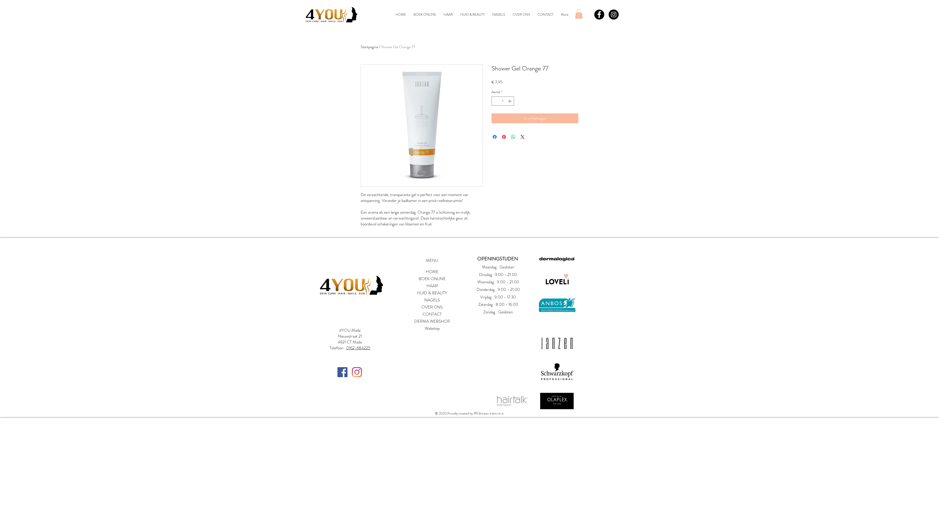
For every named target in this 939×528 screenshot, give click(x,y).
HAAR (432, 286)
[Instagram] (357, 372)
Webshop (432, 328)
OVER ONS (432, 307)
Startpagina (369, 47)
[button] (579, 14)
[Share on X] (522, 137)
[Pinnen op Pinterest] (504, 137)
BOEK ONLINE (432, 279)
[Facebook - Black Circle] (599, 15)
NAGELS (432, 300)
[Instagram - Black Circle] (614, 15)
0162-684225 (358, 348)
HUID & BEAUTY (432, 293)
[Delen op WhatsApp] (513, 137)
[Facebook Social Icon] (342, 372)
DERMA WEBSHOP (432, 321)
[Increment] (510, 101)
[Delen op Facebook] (495, 137)
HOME (432, 272)
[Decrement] (495, 101)
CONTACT (432, 314)
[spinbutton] (502, 101)
